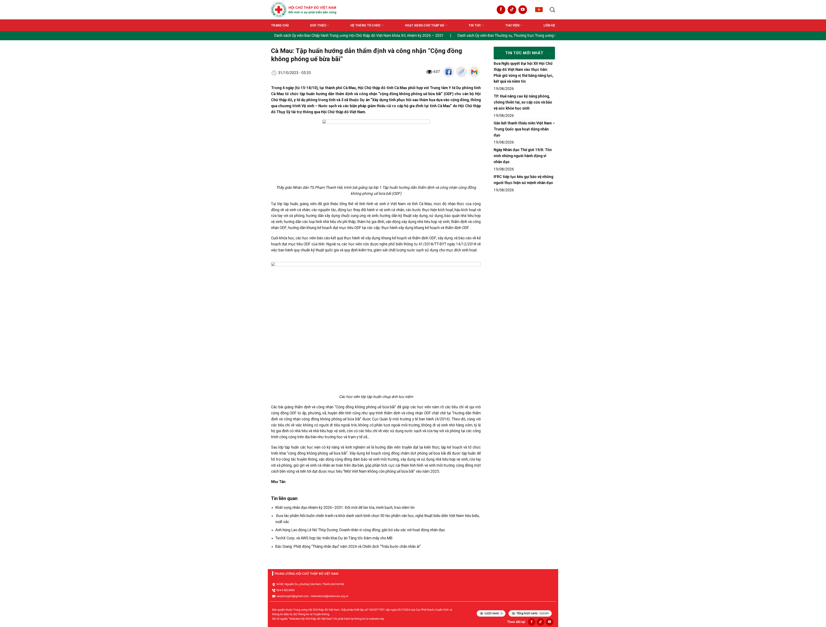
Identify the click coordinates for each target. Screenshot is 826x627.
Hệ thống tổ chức (365, 25)
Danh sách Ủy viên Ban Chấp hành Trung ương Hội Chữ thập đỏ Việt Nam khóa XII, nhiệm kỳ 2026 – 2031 (359, 35)
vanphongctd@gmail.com (292, 596)
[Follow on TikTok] (512, 9)
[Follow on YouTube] (522, 9)
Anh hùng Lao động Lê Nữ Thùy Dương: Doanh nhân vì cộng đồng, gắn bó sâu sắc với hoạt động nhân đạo (360, 530)
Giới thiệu (318, 25)
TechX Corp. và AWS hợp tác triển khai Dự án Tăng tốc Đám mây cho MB (334, 538)
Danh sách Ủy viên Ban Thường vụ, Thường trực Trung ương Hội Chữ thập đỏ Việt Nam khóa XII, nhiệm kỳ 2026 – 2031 (553, 35)
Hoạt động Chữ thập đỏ (424, 25)
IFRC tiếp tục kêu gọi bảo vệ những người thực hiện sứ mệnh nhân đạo (523, 180)
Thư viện (512, 25)
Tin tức (474, 25)
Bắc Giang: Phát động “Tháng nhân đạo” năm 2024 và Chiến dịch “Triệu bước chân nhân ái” (348, 546)
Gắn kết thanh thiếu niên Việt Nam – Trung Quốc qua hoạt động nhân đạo (524, 129)
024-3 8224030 (285, 590)
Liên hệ (549, 25)
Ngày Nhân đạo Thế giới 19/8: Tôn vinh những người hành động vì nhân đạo (523, 156)
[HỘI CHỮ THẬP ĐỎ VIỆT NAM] (303, 9)
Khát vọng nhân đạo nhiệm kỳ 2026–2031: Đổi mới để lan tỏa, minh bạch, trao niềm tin (345, 507)
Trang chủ (280, 25)
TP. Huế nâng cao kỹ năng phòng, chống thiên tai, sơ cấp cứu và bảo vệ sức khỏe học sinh (523, 102)
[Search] (552, 9)
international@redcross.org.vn (329, 596)
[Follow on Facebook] (501, 9)
